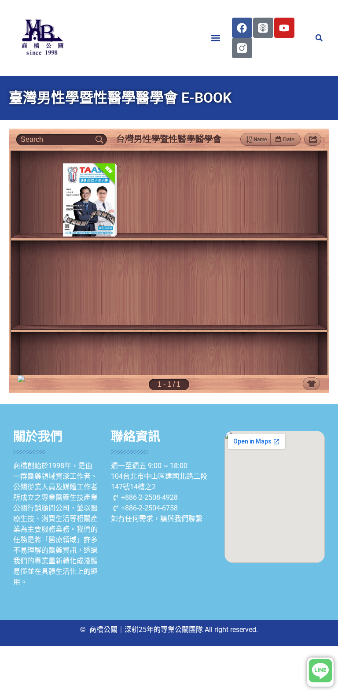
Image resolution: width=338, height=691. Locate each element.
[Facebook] (242, 28)
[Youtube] (284, 28)
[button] (216, 38)
